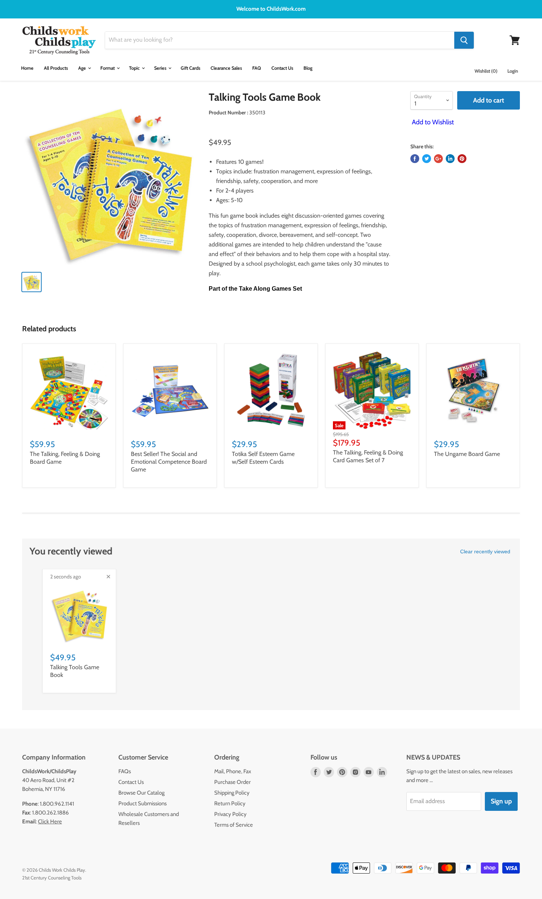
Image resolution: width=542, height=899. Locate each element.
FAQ (256, 68)
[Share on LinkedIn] (450, 158)
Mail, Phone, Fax (232, 771)
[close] (108, 576)
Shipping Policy (232, 792)
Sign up (501, 801)
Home (27, 68)
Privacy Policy (230, 814)
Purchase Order (232, 782)
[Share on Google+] (438, 158)
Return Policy (230, 803)
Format (108, 68)
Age (82, 68)
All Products (56, 68)
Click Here (50, 821)
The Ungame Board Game (467, 453)
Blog (307, 68)
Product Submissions (142, 803)
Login (512, 71)
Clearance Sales (226, 68)
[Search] (464, 40)
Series (160, 68)
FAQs (124, 771)
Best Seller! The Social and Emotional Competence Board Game (169, 461)
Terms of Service (233, 825)
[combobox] (279, 40)
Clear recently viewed (485, 551)
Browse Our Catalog (141, 792)
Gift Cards (190, 68)
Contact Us (282, 68)
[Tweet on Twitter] (426, 158)
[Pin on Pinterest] (462, 158)
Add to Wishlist (432, 122)
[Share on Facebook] (414, 158)
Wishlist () (486, 71)
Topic (135, 68)
